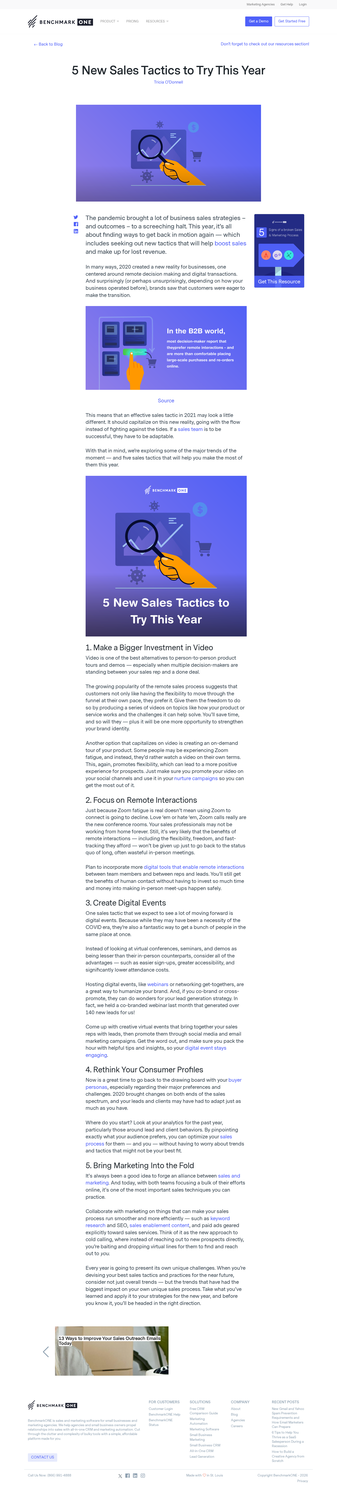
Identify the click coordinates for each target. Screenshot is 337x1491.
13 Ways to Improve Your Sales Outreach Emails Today (110, 1341)
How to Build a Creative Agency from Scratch (288, 1456)
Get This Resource (279, 282)
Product (107, 21)
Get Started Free (291, 21)
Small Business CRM (205, 1445)
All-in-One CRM (201, 1451)
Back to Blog (51, 44)
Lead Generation (202, 1456)
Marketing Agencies (261, 4)
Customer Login (161, 1409)
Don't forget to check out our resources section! (265, 44)
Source (166, 401)
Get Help (287, 4)
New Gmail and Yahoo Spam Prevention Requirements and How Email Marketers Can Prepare (288, 1418)
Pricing (132, 21)
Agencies (238, 1420)
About (236, 1409)
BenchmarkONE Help (164, 1414)
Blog (234, 1414)
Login (303, 4)
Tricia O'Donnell (168, 82)
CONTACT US (42, 1457)
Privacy (302, 1481)
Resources (155, 21)
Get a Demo (258, 21)
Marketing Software (204, 1429)
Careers (237, 1426)
